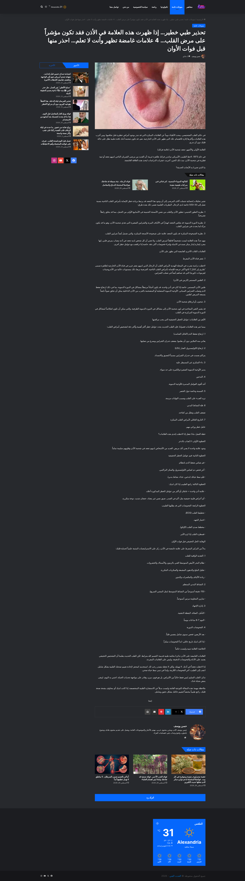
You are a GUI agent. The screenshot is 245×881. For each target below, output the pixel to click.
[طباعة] (147, 712)
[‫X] (67, 160)
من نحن (126, 7)
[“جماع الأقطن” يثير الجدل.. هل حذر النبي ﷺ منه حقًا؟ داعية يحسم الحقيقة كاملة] (80, 91)
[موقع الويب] (185, 737)
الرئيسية (200, 19)
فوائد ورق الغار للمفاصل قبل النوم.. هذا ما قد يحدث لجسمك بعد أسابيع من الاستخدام (55, 116)
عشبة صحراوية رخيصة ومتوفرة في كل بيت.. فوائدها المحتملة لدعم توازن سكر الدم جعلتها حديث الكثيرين (189, 779)
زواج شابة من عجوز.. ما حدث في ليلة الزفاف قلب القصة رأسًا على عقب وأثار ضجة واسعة (55, 130)
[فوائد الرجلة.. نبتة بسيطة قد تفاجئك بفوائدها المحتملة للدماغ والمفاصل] (140, 185)
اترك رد (150, 797)
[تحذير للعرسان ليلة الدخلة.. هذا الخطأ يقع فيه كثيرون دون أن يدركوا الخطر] (80, 105)
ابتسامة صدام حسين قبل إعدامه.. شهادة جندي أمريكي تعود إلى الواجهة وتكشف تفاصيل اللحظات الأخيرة (56, 77)
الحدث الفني (175, 875)
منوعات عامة (177, 7)
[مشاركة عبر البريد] (154, 712)
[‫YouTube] (61, 160)
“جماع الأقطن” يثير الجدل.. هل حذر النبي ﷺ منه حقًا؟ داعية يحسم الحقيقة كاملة (55, 90)
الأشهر (76, 65)
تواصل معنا (114, 7)
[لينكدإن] (168, 712)
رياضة (154, 7)
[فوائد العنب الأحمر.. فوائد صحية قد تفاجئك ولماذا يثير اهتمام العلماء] (150, 764)
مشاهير (189, 7)
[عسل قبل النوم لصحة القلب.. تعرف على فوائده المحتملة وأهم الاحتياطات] (80, 144)
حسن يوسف (196, 56)
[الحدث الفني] (201, 7)
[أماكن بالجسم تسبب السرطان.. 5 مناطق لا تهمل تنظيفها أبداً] (112, 764)
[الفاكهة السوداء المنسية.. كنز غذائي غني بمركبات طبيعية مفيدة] (197, 185)
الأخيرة (52, 65)
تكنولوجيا (164, 7)
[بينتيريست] (161, 712)
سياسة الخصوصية (140, 7)
